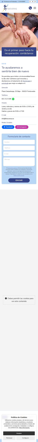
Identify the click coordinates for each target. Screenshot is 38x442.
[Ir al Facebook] (32, 1)
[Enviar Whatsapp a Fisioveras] (30, 1)
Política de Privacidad (19, 175)
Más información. (24, 427)
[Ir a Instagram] (35, 1)
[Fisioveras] (9, 8)
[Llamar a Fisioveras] (30, 8)
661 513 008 (6, 99)
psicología (5, 83)
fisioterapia (26, 81)
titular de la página (12, 168)
